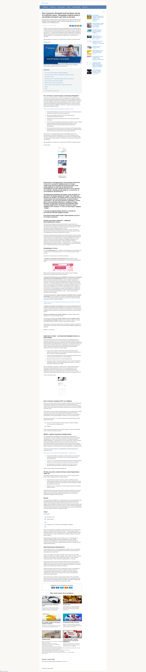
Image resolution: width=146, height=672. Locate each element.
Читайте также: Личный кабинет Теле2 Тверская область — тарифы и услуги (60, 453)
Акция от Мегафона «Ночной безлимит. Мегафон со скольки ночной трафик (96, 71)
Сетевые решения (76, 7)
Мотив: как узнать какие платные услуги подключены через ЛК (58, 84)
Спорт (46, 88)
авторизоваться (64, 661)
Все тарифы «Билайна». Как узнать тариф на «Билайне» (51, 623)
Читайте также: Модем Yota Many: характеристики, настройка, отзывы (58, 108)
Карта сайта (84, 7)
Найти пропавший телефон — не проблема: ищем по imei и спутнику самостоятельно (98, 25)
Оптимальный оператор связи (71, 622)
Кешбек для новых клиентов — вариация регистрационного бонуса (59, 74)
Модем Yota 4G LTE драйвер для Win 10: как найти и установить (97, 37)
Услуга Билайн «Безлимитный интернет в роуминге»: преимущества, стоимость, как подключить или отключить (98, 18)
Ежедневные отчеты (49, 76)
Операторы (45, 7)
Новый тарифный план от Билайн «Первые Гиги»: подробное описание (97, 51)
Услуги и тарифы (61, 7)
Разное (68, 7)
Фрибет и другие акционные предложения (54, 82)
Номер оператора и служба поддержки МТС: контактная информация (70, 640)
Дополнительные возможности (52, 90)
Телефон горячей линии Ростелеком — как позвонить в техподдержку (98, 42)
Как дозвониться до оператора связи (50, 605)
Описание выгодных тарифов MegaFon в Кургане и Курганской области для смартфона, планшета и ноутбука (97, 64)
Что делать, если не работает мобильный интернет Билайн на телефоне (96, 31)
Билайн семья (66, 604)
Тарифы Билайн (46, 639)
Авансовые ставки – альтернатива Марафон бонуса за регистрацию (59, 78)
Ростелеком (52, 7)
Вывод (46, 86)
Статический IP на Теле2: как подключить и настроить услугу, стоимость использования (98, 58)
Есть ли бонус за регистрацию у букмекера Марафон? (56, 72)
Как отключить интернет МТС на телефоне (54, 80)
